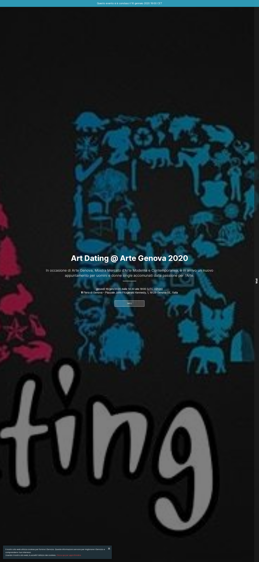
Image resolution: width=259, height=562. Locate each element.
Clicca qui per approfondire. (69, 555)
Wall (256, 281)
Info (129, 303)
